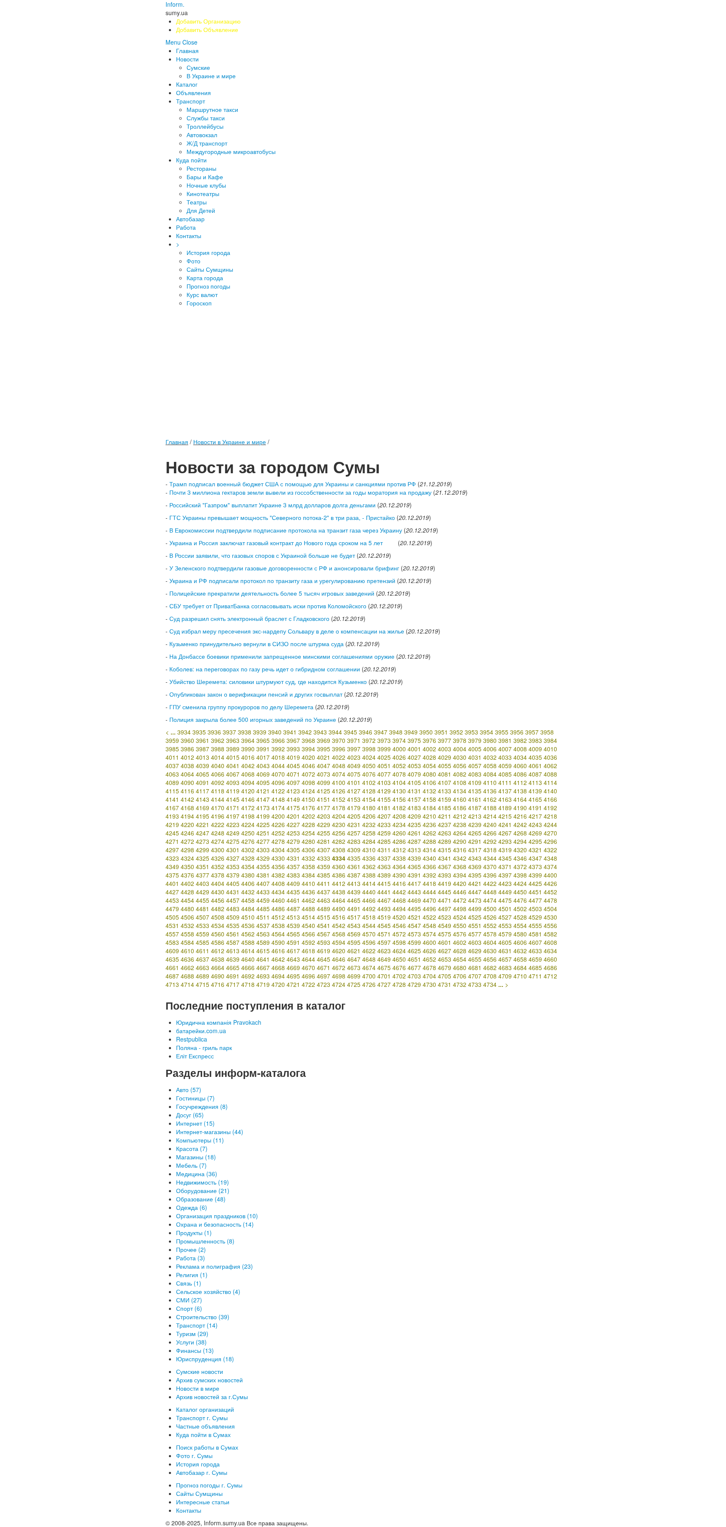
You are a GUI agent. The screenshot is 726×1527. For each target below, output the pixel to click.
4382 (278, 875)
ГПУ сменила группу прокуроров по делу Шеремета (241, 707)
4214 (490, 816)
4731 (444, 984)
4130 (399, 791)
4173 (263, 807)
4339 (414, 858)
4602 (459, 942)
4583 (172, 942)
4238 (459, 824)
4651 (414, 959)
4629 (474, 950)
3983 (535, 740)
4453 (172, 900)
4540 (308, 925)
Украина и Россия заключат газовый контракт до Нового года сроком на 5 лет (282, 542)
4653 (444, 959)
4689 (202, 976)
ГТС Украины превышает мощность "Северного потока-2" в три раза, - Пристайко (282, 517)
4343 (474, 858)
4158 (429, 799)
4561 (232, 934)
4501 (505, 908)
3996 (338, 749)
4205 (353, 816)
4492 (369, 908)
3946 (365, 732)
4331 (293, 858)
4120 (248, 791)
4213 (474, 816)
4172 (248, 807)
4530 (550, 917)
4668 (278, 967)
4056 (459, 765)
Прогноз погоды (208, 286)
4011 (172, 757)
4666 (248, 967)
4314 (429, 850)
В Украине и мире (211, 76)
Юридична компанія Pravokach (218, 1022)
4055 (444, 765)
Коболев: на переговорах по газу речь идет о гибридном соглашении (264, 669)
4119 (232, 791)
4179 (353, 807)
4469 (414, 900)
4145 (232, 799)
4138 (520, 791)
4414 (369, 883)
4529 (535, 917)
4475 (505, 900)
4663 (202, 967)
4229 (323, 824)
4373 (535, 866)
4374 (550, 866)
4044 (278, 765)
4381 (263, 875)
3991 (263, 749)
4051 (384, 765)
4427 (172, 892)
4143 (202, 799)
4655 (474, 959)
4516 (338, 917)
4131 (414, 791)
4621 (353, 950)
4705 (444, 976)
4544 (369, 925)
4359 (323, 866)
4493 (384, 908)
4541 (323, 925)
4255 (323, 833)
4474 (490, 900)
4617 (293, 950)
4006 (490, 749)
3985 (172, 749)
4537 (263, 925)
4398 (520, 875)
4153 (353, 799)
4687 (172, 976)
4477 (535, 900)
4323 (172, 858)
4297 (172, 850)
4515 (323, 917)
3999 (384, 749)
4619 (323, 950)
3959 (172, 740)
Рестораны (201, 168)
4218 (550, 816)
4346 (520, 858)
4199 (263, 816)
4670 (308, 967)
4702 (399, 976)
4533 (202, 925)
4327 (232, 858)
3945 (350, 732)
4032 (490, 757)
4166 (550, 799)
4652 (429, 959)
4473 (474, 900)
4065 (202, 774)
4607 (535, 942)
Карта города (205, 277)
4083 (474, 774)
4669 (293, 967)
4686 (550, 967)
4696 (308, 976)
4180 (369, 807)
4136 (490, 791)
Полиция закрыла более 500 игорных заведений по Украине (252, 719)
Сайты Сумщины (210, 269)
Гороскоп (199, 303)
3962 (217, 740)
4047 (323, 765)
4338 (399, 858)
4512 (278, 917)
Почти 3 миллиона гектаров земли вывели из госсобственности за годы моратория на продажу (300, 492)
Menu (173, 42)
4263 (444, 833)
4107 (444, 782)
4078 (399, 774)
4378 (217, 875)
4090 (187, 782)
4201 (293, 816)
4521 (414, 917)
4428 (187, 892)
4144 (217, 799)
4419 (444, 883)
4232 (369, 824)
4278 (278, 841)
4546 (399, 925)
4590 (278, 942)
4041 (232, 765)
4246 (187, 833)
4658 (520, 959)
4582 (550, 934)
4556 (550, 925)
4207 (384, 816)
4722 (308, 984)
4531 (172, 925)
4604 (490, 942)
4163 (505, 799)
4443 (414, 892)
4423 (505, 883)
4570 (369, 934)
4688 (187, 976)
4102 (369, 782)
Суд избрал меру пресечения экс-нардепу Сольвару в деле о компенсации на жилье (286, 631)
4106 (429, 782)
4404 (217, 883)
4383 (293, 875)
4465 (353, 900)
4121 (263, 791)
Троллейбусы (205, 126)
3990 (248, 749)
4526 (490, 917)
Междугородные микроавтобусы (231, 151)
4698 (338, 976)
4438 (338, 892)
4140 (550, 791)
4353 (232, 866)
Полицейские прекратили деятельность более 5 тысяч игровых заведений (271, 593)
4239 (474, 824)
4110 (490, 782)
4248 (217, 833)
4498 (459, 908)
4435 (293, 892)
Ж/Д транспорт (207, 143)
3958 (547, 732)
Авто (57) (188, 1089)
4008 (520, 749)
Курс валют (202, 294)
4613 (232, 950)
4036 (550, 757)
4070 (278, 774)
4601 (444, 942)
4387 (353, 875)
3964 (248, 740)
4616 (278, 950)
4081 (444, 774)
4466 (369, 900)
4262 (429, 833)
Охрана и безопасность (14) (215, 1224)
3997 (353, 749)
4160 (459, 799)
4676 (399, 967)
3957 (532, 732)
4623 (384, 950)
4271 (172, 841)
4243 (535, 824)
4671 (323, 967)
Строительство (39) (202, 1316)
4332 (308, 858)
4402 (187, 883)
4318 (490, 850)
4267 (505, 833)
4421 (474, 883)
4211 (444, 816)
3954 (486, 732)
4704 (429, 976)
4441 (384, 892)
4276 (248, 841)
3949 (411, 732)
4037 (172, 765)
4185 (444, 807)
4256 (338, 833)
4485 (263, 908)
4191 (535, 807)
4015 (232, 757)
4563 (263, 934)
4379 (232, 875)
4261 (414, 833)
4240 (490, 824)
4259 (384, 833)
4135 (474, 791)
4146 (248, 799)
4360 (338, 866)
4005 (474, 749)
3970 (338, 740)
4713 (172, 984)
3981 (505, 740)
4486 (278, 908)
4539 (293, 925)
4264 (459, 833)
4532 (187, 925)
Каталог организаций (205, 1409)
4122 (278, 791)
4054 (429, 765)
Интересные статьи (202, 1502)
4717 (232, 984)
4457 (232, 900)
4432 (248, 892)
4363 (384, 866)
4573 (414, 934)
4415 (384, 883)
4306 (308, 850)
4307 (323, 850)
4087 (535, 774)
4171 (232, 807)
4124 (308, 791)
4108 (459, 782)
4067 (232, 774)
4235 (414, 824)
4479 (172, 908)
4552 (490, 925)
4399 (535, 875)
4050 (369, 765)
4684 (520, 967)
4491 (353, 908)
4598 (399, 942)
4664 (217, 967)
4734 (490, 984)
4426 (550, 883)
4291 (474, 841)
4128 (369, 791)
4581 (535, 934)
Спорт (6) (189, 1308)
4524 (459, 917)
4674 (369, 967)
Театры (197, 202)
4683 (505, 967)
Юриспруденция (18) (205, 1359)
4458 (248, 900)
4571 (384, 934)
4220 (187, 824)
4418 (429, 883)
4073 (323, 774)
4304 (278, 850)
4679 (444, 967)
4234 (399, 824)
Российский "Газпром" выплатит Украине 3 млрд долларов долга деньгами (272, 505)
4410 (308, 883)
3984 (550, 740)
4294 (520, 841)
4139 (535, 791)
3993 (293, 749)
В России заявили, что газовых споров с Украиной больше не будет (262, 555)
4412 (338, 883)
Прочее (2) (191, 1249)
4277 (263, 841)
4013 (202, 757)
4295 (535, 841)
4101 (353, 782)
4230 (338, 824)
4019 (293, 757)
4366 (429, 866)
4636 (187, 959)
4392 (429, 875)
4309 (353, 850)
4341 (444, 858)
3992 (278, 749)
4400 (550, 875)
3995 (323, 749)
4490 (338, 908)
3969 (323, 740)
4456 (217, 900)
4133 (444, 791)
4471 (444, 900)
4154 (369, 799)
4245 (172, 833)
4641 (263, 959)
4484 (248, 908)
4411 (323, 883)
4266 (490, 833)
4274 (217, 841)
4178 (338, 807)
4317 (474, 850)
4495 (414, 908)
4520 (399, 917)
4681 (474, 967)
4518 (369, 917)
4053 (414, 765)
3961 (202, 740)
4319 (505, 850)
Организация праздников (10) (217, 1216)
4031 (474, 757)
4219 (172, 824)
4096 (278, 782)
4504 (550, 908)
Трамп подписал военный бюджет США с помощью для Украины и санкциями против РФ (292, 484)
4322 (550, 850)
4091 (202, 782)
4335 (353, 858)
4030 (459, 757)
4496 (429, 908)
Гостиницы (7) (195, 1098)
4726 (369, 984)
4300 (217, 850)
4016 (248, 757)
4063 (172, 774)
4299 (202, 850)
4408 (278, 883)
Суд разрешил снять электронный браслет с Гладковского (249, 618)
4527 (505, 917)
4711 (535, 976)
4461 (293, 900)
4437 (323, 892)
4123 (293, 791)
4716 (217, 984)
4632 (520, 950)
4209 (414, 816)
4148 (278, 799)
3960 (187, 740)
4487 (293, 908)
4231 (353, 824)
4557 (172, 934)
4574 (429, 934)
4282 (338, 841)
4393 (444, 875)
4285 (384, 841)
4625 (414, 950)
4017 (263, 757)
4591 (293, 942)
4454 (187, 900)
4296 (550, 841)
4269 (535, 833)
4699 (353, 976)
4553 (505, 925)
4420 (459, 883)
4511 (263, 917)
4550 (459, 925)
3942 (305, 732)
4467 (384, 900)
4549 (444, 925)
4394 (459, 875)
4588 (248, 942)
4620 (338, 950)
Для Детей (201, 210)
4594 (338, 942)
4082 (459, 774)
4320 (520, 850)
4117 (202, 791)
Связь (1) (188, 1283)
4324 (187, 858)
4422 (490, 883)
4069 (263, 774)
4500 (490, 908)
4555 (535, 925)
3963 (232, 740)
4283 (353, 841)
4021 (323, 757)
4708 (490, 976)
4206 (369, 816)
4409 (293, 883)
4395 (474, 875)
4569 (353, 934)
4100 (338, 782)
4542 (338, 925)
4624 (399, 950)
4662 (187, 967)
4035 (535, 757)
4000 (399, 749)
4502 (520, 908)
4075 (353, 774)
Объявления (193, 92)
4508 (217, 917)
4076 (369, 774)
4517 (353, 917)
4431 (232, 892)
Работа (186, 227)
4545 (384, 925)
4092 (217, 782)
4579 (505, 934)
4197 (232, 816)
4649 (384, 959)
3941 (290, 732)
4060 (520, 765)
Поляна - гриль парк (204, 1047)
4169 (202, 807)
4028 (429, 757)
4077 (384, 774)
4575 (444, 934)
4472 (459, 900)
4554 (520, 925)
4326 (217, 858)
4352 (217, 866)
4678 (429, 967)
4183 (414, 807)
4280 (308, 841)
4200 (278, 816)
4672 (338, 967)
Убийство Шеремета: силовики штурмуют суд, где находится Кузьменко (268, 681)
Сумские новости (199, 1371)
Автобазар (190, 219)
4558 (187, 934)
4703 (414, 976)
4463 (323, 900)
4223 (232, 824)
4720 (278, 984)
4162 (490, 799)
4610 (187, 950)
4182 (399, 807)
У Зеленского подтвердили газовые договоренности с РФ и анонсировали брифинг (284, 568)
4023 (353, 757)
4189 (505, 807)
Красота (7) (192, 1148)
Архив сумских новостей (209, 1380)
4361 (353, 866)
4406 (248, 883)
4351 (202, 866)
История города (208, 252)
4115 (172, 791)
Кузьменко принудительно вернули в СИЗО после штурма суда (256, 643)
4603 (474, 942)
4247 (202, 833)
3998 (369, 749)
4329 (263, 858)
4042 (248, 765)
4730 (429, 984)
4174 (278, 807)
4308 (338, 850)
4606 (520, 942)
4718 (248, 984)
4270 (550, 833)
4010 (550, 749)
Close (189, 42)
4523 (444, 917)
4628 (459, 950)
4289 (444, 841)
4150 (308, 799)
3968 (308, 740)
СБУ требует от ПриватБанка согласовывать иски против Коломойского (267, 606)
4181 (384, 807)
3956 (516, 732)
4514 (308, 917)
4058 (490, 765)
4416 (399, 883)
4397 (505, 875)
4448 (490, 892)
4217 (535, 816)
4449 (505, 892)
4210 (429, 816)
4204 (338, 816)
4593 (323, 942)
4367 (444, 866)
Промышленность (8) (205, 1241)
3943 (320, 732)
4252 (278, 833)
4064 (187, 774)
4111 (505, 782)
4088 (550, 774)
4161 (474, 799)
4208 (399, 816)
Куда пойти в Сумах (203, 1434)
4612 (217, 950)
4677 (414, 967)
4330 (278, 858)
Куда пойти (191, 160)
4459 (263, 900)
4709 (505, 976)
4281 (323, 841)
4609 (172, 950)
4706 (459, 976)
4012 (187, 757)
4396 (490, 875)
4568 (338, 934)
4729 (414, 984)
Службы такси (206, 118)
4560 (217, 934)
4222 (217, 824)
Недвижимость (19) (202, 1182)
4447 (474, 892)
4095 (263, 782)
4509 (232, 917)
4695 (293, 976)
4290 (459, 841)
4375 (172, 875)
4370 (490, 866)
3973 (384, 740)
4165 (535, 799)
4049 (353, 765)
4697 (323, 976)
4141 (172, 799)
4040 (217, 765)
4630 (490, 950)
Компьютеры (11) (200, 1140)
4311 (384, 850)
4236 (429, 824)
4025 (384, 757)
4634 (550, 950)
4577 (474, 934)
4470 (429, 900)
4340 (429, 858)
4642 (278, 959)
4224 (248, 824)
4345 (505, 858)
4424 (520, 883)
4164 (520, 799)
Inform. (175, 4)
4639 (232, 959)
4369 (474, 866)
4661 (172, 967)
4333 (323, 858)
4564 (278, 934)
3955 (501, 732)
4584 (187, 942)
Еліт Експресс (195, 1056)
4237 (444, 824)
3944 (335, 732)
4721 (293, 984)
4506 (187, 917)
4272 (187, 841)
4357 (293, 866)
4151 (323, 799)
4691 (232, 976)
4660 (550, 959)
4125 (323, 791)
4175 (293, 807)
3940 (274, 732)
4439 (353, 892)
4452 (550, 892)
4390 (399, 875)
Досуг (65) (190, 1115)
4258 (369, 833)
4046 (308, 765)
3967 (293, 740)
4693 (263, 976)
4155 (384, 799)
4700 (369, 976)
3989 (232, 749)
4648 (369, 959)
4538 (278, 925)
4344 (490, 858)
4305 (293, 850)
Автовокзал (202, 134)
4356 (278, 866)
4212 (459, 816)
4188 (490, 807)
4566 (308, 934)
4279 (293, 841)
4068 (248, 774)
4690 (217, 976)
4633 (535, 950)
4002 (429, 749)
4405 (232, 883)
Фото (193, 261)
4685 (535, 967)
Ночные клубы (206, 185)
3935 (199, 732)
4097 (293, 782)
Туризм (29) (192, 1333)
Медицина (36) (196, 1173)
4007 (505, 749)
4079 (414, 774)
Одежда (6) (191, 1207)
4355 (263, 866)
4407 (263, 883)
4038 (187, 765)
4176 (308, 807)
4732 (459, 984)
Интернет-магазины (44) (209, 1131)
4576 (459, 934)
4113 (535, 782)
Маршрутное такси (212, 109)
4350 (187, 866)
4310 (369, 850)
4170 (217, 807)
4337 (384, 858)
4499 (474, 908)
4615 (263, 950)
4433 (263, 892)
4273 (202, 841)
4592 (308, 942)
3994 (308, 749)
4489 (323, 908)
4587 (232, 942)
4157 (414, 799)
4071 (293, 774)
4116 (187, 791)
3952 (456, 732)
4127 (353, 791)
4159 (444, 799)
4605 (505, 942)
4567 (323, 934)
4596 (369, 942)
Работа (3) (190, 1258)
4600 (429, 942)
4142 (187, 799)
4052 (399, 765)
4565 (293, 934)
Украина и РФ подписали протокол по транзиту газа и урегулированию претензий (282, 580)
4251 (263, 833)
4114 (550, 782)
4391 (414, 875)
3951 (441, 732)
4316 (459, 850)
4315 (444, 850)
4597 (384, 942)
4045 (293, 765)
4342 (459, 858)
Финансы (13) (195, 1350)
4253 (293, 833)
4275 (232, 841)
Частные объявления (205, 1426)
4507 (202, 917)
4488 (308, 908)
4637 (202, 959)
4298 (187, 850)
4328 (248, 858)
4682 (490, 967)
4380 (248, 875)
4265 (474, 833)
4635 (172, 959)
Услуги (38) (191, 1342)
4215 (505, 816)
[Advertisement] (363, 374)
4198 (248, 816)
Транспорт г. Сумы (202, 1417)
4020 (308, 757)
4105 (414, 782)
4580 (520, 934)
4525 (474, 917)
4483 (232, 908)
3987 (202, 749)
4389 (384, 875)
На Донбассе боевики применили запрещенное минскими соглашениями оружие (282, 656)
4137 (505, 791)
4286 (399, 841)
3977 (444, 740)
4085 (505, 774)
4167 (172, 807)
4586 (217, 942)
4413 (353, 883)
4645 (323, 959)
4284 (369, 841)
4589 (263, 942)
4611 (202, 950)
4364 (399, 866)
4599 (414, 942)
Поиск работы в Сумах (207, 1447)
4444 (429, 892)
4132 (429, 791)
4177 (323, 807)
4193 (172, 816)
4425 (535, 883)
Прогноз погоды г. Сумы (209, 1485)
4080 (429, 774)
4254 (308, 833)
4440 (369, 892)
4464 (338, 900)
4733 (474, 984)
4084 (490, 774)
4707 (474, 976)
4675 (384, 967)
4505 (172, 917)
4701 (384, 976)
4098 (308, 782)
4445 (444, 892)
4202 (308, 816)
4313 (414, 850)
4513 (293, 917)
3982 (520, 740)
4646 (338, 959)
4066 (217, 774)
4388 (369, 875)
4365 (414, 866)
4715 (202, 984)
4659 (535, 959)
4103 (384, 782)
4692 (248, 976)
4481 (202, 908)
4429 (202, 892)
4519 (384, 917)
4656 (490, 959)
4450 (520, 892)
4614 (248, 950)
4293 (505, 841)
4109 (474, 782)
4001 (414, 749)
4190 (520, 807)
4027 (414, 757)
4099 (323, 782)
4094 (248, 782)
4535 (232, 925)
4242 (520, 824)
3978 (459, 740)
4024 (369, 757)
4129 (384, 791)
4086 (520, 774)
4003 (444, 749)
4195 (202, 816)
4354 (248, 866)
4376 (187, 875)
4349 (172, 866)
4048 (338, 765)
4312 (399, 850)
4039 (202, 765)
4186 (459, 807)
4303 (263, 850)
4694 (278, 976)
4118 (217, 791)
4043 (263, 765)
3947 (380, 732)
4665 (232, 967)
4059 (505, 765)
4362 (369, 866)
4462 (308, 900)
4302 (248, 850)
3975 (414, 740)
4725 (353, 984)
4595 (353, 942)
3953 (471, 732)
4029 (444, 757)
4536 (248, 925)
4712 (550, 976)
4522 (429, 917)
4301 (232, 850)
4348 (550, 858)
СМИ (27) (189, 1300)
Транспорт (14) (197, 1325)
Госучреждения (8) (202, 1106)
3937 (229, 732)
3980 (490, 740)
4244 (550, 824)
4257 (353, 833)
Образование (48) (201, 1199)
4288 (429, 841)
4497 (444, 908)
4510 (248, 917)
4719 (263, 984)
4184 (429, 807)
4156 (399, 799)
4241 (505, 824)
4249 (232, 833)
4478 (550, 900)
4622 (369, 950)
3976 (429, 740)
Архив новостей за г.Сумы (212, 1396)
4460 (278, 900)
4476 (520, 900)
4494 (399, 908)
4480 (187, 908)
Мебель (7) (191, 1165)
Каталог (186, 84)
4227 (293, 824)
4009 (535, 749)
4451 (535, 892)
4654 (459, 959)
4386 (338, 875)
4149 (293, 799)
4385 (323, 875)
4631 (505, 950)
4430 (217, 892)
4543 (353, 925)
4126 (338, 791)
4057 (474, 765)
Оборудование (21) (202, 1190)
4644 (308, 959)
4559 (202, 934)
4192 (550, 807)
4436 (308, 892)
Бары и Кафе (205, 176)
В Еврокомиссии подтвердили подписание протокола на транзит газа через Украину (285, 530)
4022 (338, 757)
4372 (520, 866)
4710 (520, 976)
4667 (263, 967)
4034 (520, 757)
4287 (414, 841)
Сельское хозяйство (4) (208, 1291)
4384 (308, 875)
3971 (353, 740)
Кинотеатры (203, 193)
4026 (399, 757)
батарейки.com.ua (201, 1030)
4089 (172, 782)
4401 (172, 883)
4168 (187, 807)
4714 (187, 984)
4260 (399, 833)
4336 (369, 858)
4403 (202, 883)
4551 (474, 925)
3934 (184, 732)
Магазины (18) (196, 1157)
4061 (535, 765)
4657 (505, 959)
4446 (459, 892)
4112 (520, 782)
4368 (459, 866)
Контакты (188, 235)
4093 (232, 782)
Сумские (198, 67)
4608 (550, 942)
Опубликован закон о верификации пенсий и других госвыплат (255, 694)
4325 (202, 858)
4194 (187, 816)
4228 (308, 824)
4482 (217, 908)
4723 (323, 984)
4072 (308, 774)
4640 (248, 959)
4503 (535, 908)
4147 (263, 799)
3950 (426, 732)
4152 (338, 799)
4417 (414, 883)
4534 (217, 925)
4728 (399, 984)
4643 (293, 959)
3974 (399, 740)
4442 (399, 892)
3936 (214, 732)
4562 (248, 934)
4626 (429, 950)
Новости (187, 59)
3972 (369, 740)
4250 (248, 833)
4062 (550, 765)
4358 (308, 866)
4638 (217, 959)
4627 (444, 950)
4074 (338, 774)
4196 (217, 816)
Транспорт (190, 101)
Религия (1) (192, 1274)
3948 (395, 732)
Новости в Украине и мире (229, 441)
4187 (474, 807)
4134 (459, 791)
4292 (490, 841)
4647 (353, 959)
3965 (263, 740)
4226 (278, 824)
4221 (202, 824)
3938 (244, 732)
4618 (308, 950)
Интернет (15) (195, 1123)
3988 (217, 749)
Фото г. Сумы (194, 1455)
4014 (217, 757)
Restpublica (191, 1039)
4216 (520, 816)
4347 (535, 858)
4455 (202, 900)
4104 (399, 782)
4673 (353, 967)
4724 (338, 984)
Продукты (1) (194, 1232)
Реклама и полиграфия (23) (214, 1266)
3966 (278, 740)
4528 (520, 917)
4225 (263, 824)
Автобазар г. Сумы (201, 1472)
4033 (505, 757)
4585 (202, 942)
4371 (505, 866)
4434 (278, 892)
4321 (535, 850)
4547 (414, 925)
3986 (187, 749)
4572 (399, 934)
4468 (399, 900)
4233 (384, 824)
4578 (490, 934)
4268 (520, 833)
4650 (399, 959)
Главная (187, 50)
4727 (384, 984)
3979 (474, 740)
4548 (429, 925)
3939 (259, 732)
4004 (459, 749)
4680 (459, 967)
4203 (323, 816)
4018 (278, 757)
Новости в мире (197, 1388)
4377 (202, 875)
